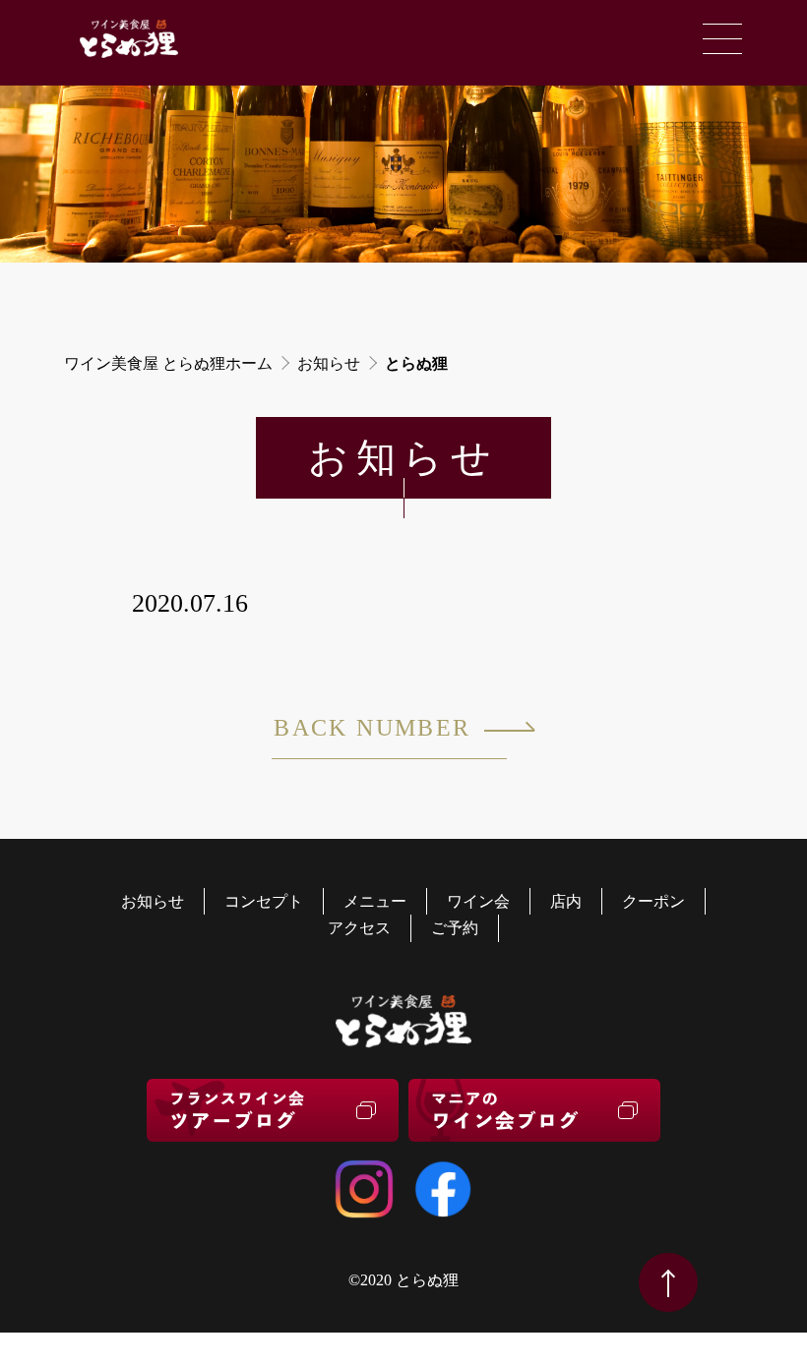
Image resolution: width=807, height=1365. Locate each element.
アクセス (359, 928)
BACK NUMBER (372, 728)
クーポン (653, 901)
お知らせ (328, 363)
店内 (566, 901)
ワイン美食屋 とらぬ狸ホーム (168, 363)
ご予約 (454, 928)
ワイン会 (478, 901)
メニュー (374, 901)
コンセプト (263, 901)
